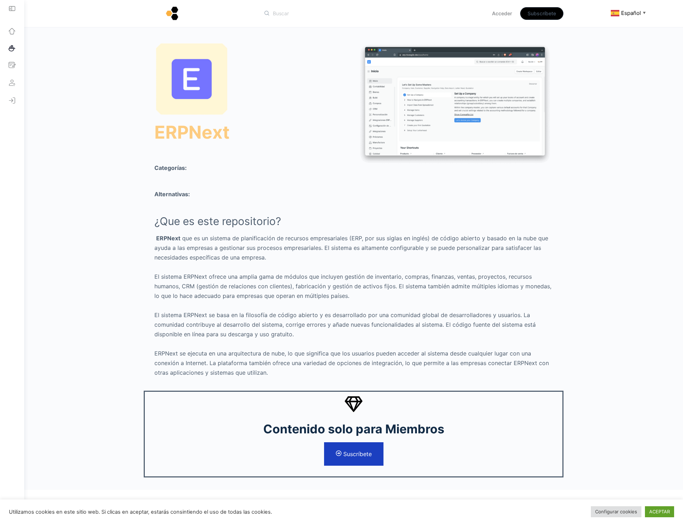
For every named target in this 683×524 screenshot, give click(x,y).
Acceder (502, 13)
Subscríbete (542, 13)
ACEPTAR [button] (659, 511)
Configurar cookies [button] (616, 511)
